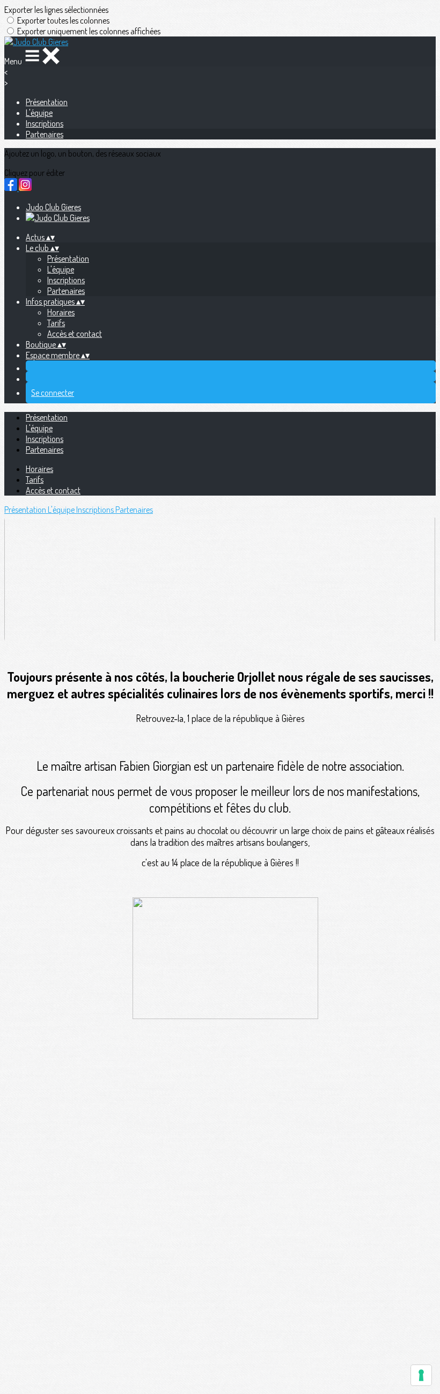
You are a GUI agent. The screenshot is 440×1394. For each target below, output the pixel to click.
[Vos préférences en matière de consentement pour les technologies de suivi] (421, 1375)
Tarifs (56, 323)
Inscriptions (44, 123)
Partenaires (44, 134)
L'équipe (39, 112)
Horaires (61, 312)
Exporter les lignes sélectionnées (56, 9)
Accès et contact (74, 333)
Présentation (47, 102)
